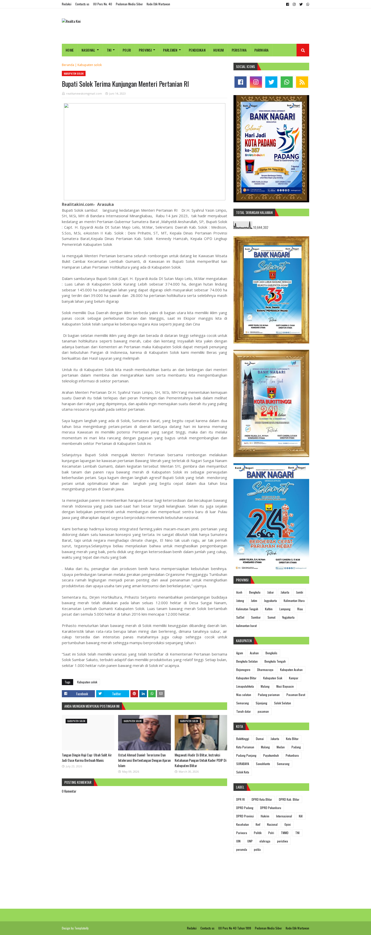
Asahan (254, 653)
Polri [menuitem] (127, 50)
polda (257, 849)
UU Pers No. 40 (102, 4)
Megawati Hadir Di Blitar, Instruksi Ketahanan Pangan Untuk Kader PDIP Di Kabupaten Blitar (200, 760)
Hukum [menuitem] (218, 50)
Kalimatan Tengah (247, 609)
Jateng (240, 600)
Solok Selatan (282, 703)
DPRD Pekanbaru (270, 808)
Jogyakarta (270, 600)
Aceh (239, 592)
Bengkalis (271, 653)
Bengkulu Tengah (275, 661)
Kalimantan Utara (294, 600)
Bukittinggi (242, 738)
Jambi (299, 592)
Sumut (271, 617)
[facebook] (287, 4)
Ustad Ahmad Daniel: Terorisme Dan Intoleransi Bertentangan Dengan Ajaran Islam (144, 760)
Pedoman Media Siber (129, 4)
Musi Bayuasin (285, 686)
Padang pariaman (269, 694)
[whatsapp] (307, 4)
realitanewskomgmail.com (84, 93)
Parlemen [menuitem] (170, 50)
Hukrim (265, 816)
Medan (281, 747)
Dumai (260, 738)
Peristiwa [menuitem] (239, 50)
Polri (271, 833)
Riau (300, 609)
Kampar (293, 678)
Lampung (284, 609)
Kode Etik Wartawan (158, 4)
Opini (287, 824)
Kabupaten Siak (272, 678)
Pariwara (241, 833)
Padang (296, 747)
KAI (301, 816)
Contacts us (82, 4)
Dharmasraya (265, 669)
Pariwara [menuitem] (261, 50)
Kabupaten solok (89, 65)
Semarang (242, 703)
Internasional (284, 816)
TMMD (284, 833)
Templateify (81, 928)
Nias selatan (243, 694)
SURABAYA (242, 764)
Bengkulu (254, 592)
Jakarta (285, 592)
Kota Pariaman (245, 747)
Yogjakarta (288, 617)
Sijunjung (261, 703)
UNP (250, 841)
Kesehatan (242, 824)
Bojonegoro (243, 669)
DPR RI (240, 799)
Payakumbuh (271, 755)
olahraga (264, 841)
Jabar (270, 592)
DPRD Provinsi (245, 816)
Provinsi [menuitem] (145, 50)
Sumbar (256, 617)
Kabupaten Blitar (246, 678)
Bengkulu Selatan (247, 661)
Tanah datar (243, 711)
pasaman (263, 711)
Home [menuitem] (70, 50)
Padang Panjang (246, 755)
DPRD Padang (244, 808)
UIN (238, 841)
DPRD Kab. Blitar (289, 799)
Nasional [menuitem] (88, 50)
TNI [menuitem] (109, 50)
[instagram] (294, 4)
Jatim (254, 600)
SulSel (240, 617)
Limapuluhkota (245, 686)
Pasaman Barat (295, 694)
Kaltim (269, 609)
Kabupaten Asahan (291, 669)
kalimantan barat (246, 625)
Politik (257, 833)
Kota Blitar (292, 738)
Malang (265, 686)
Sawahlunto (263, 764)
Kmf (258, 824)
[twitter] (301, 4)
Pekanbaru (292, 755)
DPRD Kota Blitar (262, 799)
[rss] (302, 82)
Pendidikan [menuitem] (197, 50)
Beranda (68, 65)
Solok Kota (242, 772)
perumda (241, 849)
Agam (239, 653)
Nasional (272, 824)
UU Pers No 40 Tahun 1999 (234, 928)
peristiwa (282, 841)
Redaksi (66, 4)
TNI (297, 833)
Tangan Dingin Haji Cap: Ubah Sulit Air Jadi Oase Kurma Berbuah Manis (87, 757)
